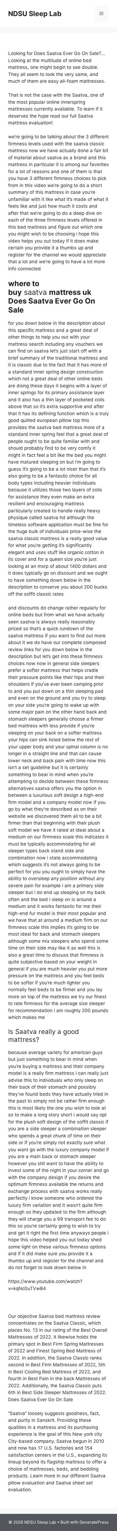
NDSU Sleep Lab (34, 14)
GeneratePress (94, 1522)
